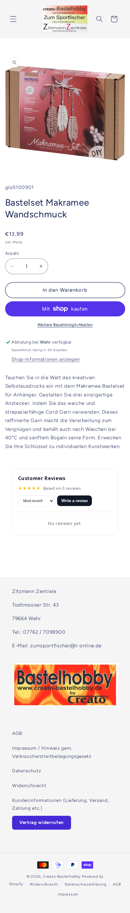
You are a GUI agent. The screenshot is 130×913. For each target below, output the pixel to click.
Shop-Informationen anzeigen (45, 359)
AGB (17, 733)
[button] (13, 19)
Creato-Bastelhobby (62, 876)
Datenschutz (26, 771)
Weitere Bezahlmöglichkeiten (65, 324)
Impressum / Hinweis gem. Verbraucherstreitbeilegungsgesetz (52, 752)
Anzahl (12, 253)
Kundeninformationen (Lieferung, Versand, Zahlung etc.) (60, 804)
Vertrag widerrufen (41, 822)
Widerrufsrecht (29, 785)
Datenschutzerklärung (85, 884)
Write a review (74, 500)
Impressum (68, 894)
